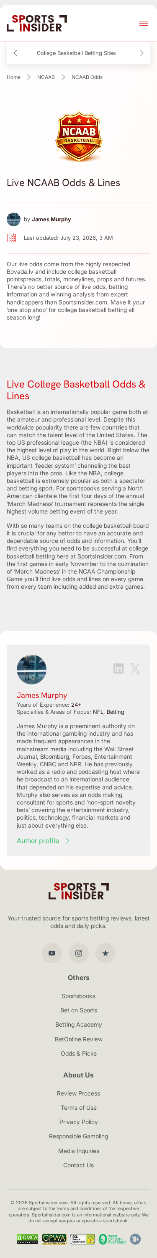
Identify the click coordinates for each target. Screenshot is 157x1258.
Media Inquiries (78, 1150)
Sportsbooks (78, 995)
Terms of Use (79, 1107)
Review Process (78, 1093)
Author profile (38, 840)
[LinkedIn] (118, 669)
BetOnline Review (79, 1039)
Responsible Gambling (78, 1136)
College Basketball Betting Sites (76, 53)
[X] (135, 669)
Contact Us (78, 1165)
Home (14, 77)
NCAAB (46, 77)
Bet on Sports (78, 1010)
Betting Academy (78, 1024)
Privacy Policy (78, 1121)
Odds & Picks (79, 1053)
